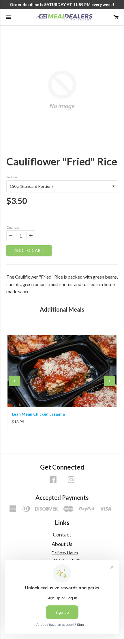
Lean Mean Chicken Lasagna (38, 414)
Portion (11, 177)
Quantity (13, 227)
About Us (62, 544)
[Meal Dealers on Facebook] (53, 481)
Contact (62, 534)
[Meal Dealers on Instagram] (71, 481)
